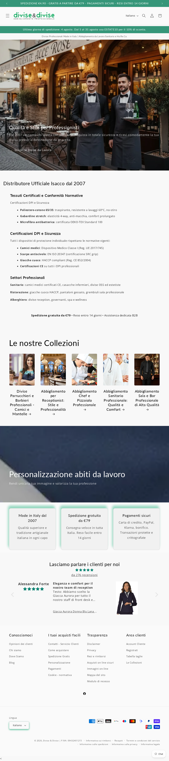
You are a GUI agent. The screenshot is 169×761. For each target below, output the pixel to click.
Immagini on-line (97, 668)
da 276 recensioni (84, 575)
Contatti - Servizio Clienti (63, 644)
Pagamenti (54, 668)
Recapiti (119, 740)
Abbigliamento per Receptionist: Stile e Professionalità (53, 400)
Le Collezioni (134, 662)
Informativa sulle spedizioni (94, 744)
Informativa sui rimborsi (98, 740)
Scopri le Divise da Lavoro (33, 150)
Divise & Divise (51, 740)
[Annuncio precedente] (6, 3)
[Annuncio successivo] (162, 3)
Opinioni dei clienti (21, 644)
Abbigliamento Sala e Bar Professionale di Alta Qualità (147, 398)
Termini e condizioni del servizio (143, 740)
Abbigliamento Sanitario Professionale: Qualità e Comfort (115, 400)
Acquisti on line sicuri (100, 662)
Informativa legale (150, 744)
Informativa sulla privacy (124, 744)
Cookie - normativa (60, 675)
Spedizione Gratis (59, 656)
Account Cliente (135, 644)
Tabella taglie (134, 656)
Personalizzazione (59, 662)
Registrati (132, 650)
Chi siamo (15, 650)
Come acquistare (58, 650)
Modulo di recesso (98, 681)
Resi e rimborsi (96, 656)
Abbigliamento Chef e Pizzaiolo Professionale (84, 398)
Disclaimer (93, 644)
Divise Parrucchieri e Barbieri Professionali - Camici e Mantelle (22, 402)
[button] (8, 16)
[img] (84, 569)
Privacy (91, 650)
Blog (12, 662)
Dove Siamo (16, 656)
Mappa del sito (96, 675)
